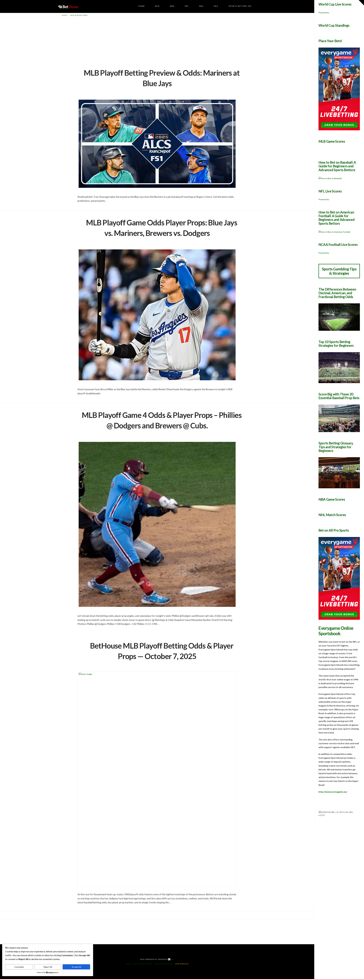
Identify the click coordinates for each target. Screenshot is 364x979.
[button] (361, 2)
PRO (172, 959)
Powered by (323, 12)
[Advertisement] (157, 39)
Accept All (76, 967)
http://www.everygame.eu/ (332, 791)
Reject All (48, 967)
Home (128, 964)
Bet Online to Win (143, 964)
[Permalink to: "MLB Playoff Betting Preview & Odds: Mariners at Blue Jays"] (157, 144)
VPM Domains (182, 964)
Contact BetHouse (163, 964)
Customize (19, 967)
